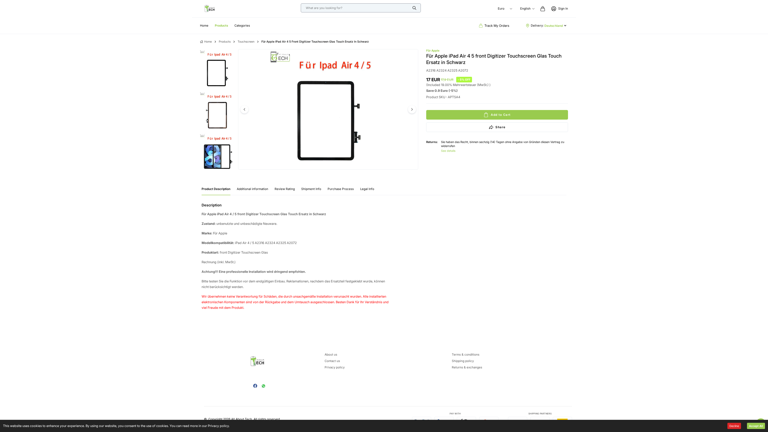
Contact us (332, 361)
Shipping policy (463, 361)
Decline (734, 426)
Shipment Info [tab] (311, 189)
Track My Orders (496, 26)
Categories (242, 25)
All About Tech (241, 419)
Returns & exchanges (467, 367)
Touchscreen (246, 41)
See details (448, 150)
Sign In (563, 8)
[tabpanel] (384, 256)
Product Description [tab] (216, 189)
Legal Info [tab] (367, 189)
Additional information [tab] (252, 189)
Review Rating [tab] (285, 189)
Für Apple (432, 50)
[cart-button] (542, 8)
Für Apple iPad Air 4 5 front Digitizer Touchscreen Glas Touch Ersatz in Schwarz (315, 41)
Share (500, 127)
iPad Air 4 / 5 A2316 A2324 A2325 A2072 (249, 243)
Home (204, 25)
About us (331, 354)
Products (221, 25)
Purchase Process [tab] (341, 189)
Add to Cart (501, 115)
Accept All (756, 426)
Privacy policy (218, 426)
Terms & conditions (465, 354)
